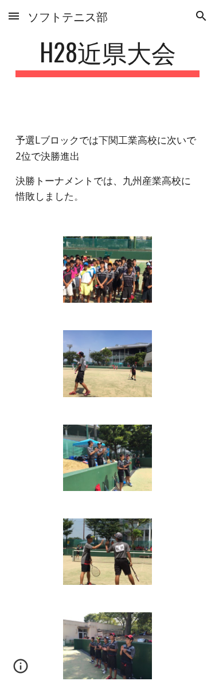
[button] (14, 15)
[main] (108, 57)
